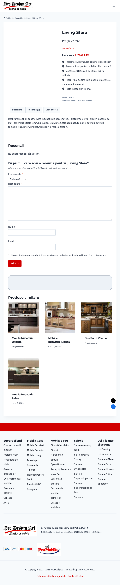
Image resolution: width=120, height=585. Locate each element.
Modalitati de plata (11, 462)
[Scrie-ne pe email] (113, 400)
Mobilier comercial (56, 495)
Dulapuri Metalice (55, 505)
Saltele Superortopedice (83, 476)
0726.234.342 (82, 55)
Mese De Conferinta (56, 476)
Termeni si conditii (9, 490)
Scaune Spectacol (103, 481)
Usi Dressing (104, 449)
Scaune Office (105, 474)
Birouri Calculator (60, 445)
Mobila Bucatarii (35, 445)
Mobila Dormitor (35, 450)
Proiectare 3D (11, 454)
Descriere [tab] (17, 109)
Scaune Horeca (106, 469)
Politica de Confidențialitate (51, 576)
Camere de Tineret (32, 467)
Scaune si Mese (106, 459)
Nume (12, 226)
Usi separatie (104, 454)
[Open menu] (113, 6)
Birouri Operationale (58, 462)
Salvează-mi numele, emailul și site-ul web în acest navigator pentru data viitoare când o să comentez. (59, 255)
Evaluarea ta (15, 174)
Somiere (78, 497)
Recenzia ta (15, 183)
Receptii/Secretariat (60, 469)
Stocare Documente (57, 486)
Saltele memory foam (82, 447)
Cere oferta (68, 48)
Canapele (32, 489)
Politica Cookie (76, 576)
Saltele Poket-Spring (82, 457)
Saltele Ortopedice (80, 466)
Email (12, 241)
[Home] (5, 18)
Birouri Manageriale (57, 452)
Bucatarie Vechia (96, 338)
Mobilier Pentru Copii (35, 477)
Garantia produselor (9, 471)
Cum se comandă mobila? (12, 447)
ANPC (6, 502)
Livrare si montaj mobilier (12, 481)
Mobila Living (87, 100)
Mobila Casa (76, 100)
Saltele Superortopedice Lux (83, 488)
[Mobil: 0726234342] (113, 406)
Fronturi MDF (34, 484)
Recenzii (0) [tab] (34, 109)
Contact (8, 497)
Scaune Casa (104, 464)
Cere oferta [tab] (52, 109)
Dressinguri (33, 460)
